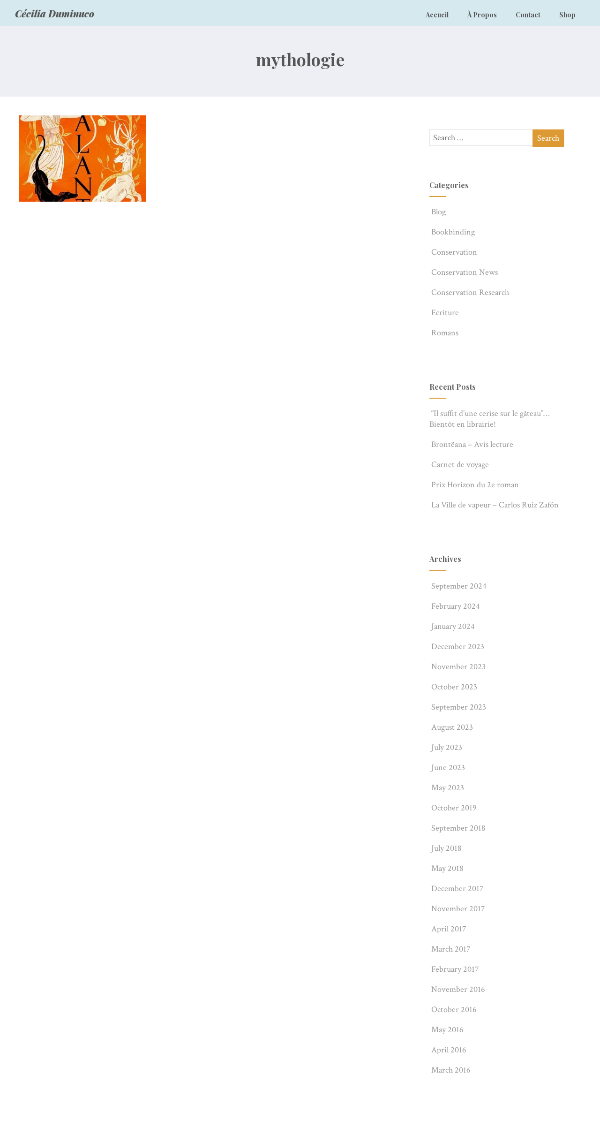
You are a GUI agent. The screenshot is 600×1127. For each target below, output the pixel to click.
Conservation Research (470, 292)
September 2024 (459, 586)
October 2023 (454, 686)
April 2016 (448, 1049)
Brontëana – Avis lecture (472, 444)
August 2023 (452, 727)
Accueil (437, 14)
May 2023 (447, 787)
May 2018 (447, 868)
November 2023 (458, 666)
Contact (528, 14)
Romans (444, 332)
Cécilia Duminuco (54, 13)
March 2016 (451, 1070)
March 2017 (450, 949)
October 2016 (454, 1009)
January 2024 (453, 626)
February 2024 (455, 606)
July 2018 (446, 848)
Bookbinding (453, 232)
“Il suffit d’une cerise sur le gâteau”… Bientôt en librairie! (489, 419)
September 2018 (458, 828)
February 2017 (455, 969)
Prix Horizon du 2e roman (475, 484)
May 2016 (447, 1029)
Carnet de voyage (460, 464)
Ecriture (445, 312)
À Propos (482, 14)
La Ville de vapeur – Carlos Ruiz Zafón (495, 504)
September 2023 (458, 707)
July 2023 (446, 747)
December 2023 (457, 646)
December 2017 (457, 888)
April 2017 (448, 928)
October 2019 (454, 807)
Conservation (454, 252)
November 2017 (458, 908)
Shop (567, 14)
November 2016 (458, 989)
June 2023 (448, 767)
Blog (438, 211)
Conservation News (464, 272)
